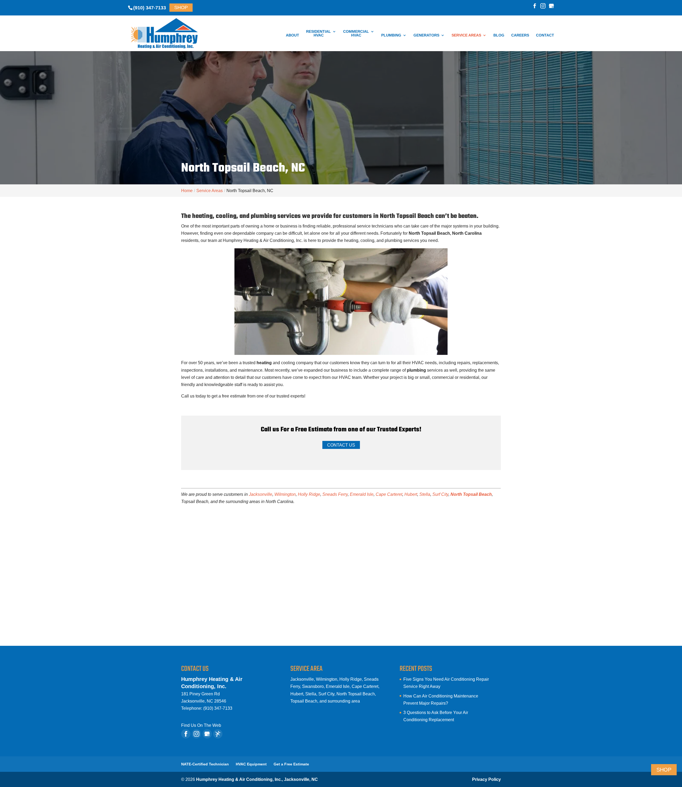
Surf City (440, 494)
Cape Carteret (389, 494)
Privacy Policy (486, 779)
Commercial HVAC (356, 33)
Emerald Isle (362, 494)
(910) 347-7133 (149, 7)
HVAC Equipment (251, 764)
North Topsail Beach (471, 494)
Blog (498, 35)
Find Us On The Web (201, 725)
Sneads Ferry (335, 494)
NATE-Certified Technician (205, 764)
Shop (181, 7)
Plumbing (391, 35)
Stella (424, 494)
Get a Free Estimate (291, 764)
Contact (545, 35)
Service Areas (466, 35)
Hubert (410, 494)
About (292, 35)
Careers (520, 35)
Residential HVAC (318, 33)
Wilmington (285, 494)
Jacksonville (260, 494)
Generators (426, 35)
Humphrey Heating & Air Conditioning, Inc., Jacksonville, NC (257, 779)
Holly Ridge (309, 494)
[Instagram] (543, 6)
